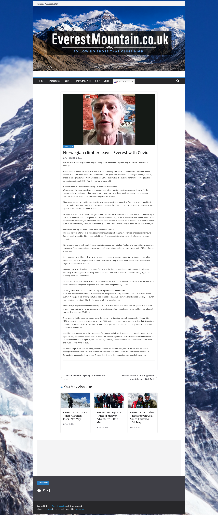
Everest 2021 (68, 147)
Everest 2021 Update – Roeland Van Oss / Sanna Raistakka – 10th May (142, 417)
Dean (80, 158)
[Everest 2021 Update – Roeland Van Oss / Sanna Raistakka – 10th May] (142, 394)
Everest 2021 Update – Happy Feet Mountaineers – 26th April (138, 377)
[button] (71, 81)
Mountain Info (83, 81)
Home (42, 81)
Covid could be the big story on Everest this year (84, 377)
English (121, 82)
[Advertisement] (109, 458)
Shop (97, 81)
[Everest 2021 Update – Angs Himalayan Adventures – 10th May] (109, 394)
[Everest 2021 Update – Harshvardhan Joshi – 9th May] (75, 394)
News (67, 81)
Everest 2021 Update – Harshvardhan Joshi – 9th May (75, 416)
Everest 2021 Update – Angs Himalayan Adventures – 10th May (109, 417)
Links (106, 81)
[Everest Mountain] (109, 8)
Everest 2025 (54, 81)
